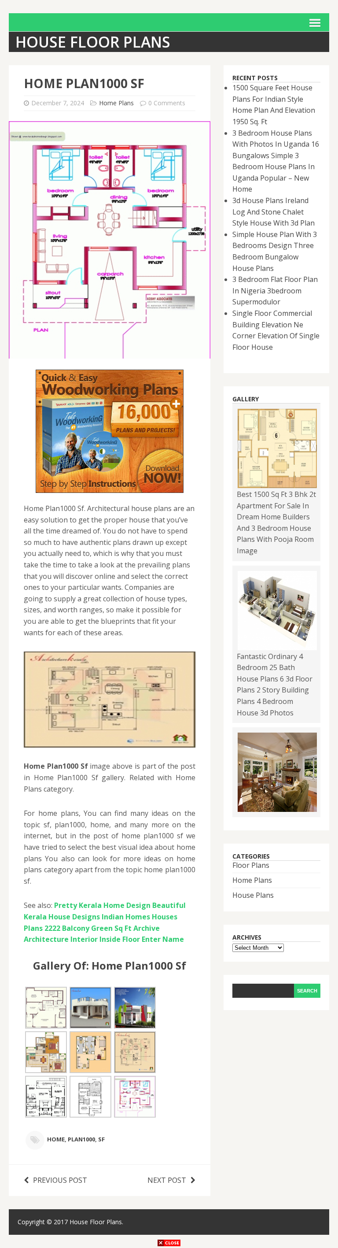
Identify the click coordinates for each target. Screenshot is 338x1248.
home (56, 1139)
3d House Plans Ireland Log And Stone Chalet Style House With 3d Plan (273, 212)
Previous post (60, 1180)
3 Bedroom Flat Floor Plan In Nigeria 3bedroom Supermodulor (275, 290)
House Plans (253, 895)
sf (101, 1139)
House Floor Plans (96, 1222)
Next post (166, 1180)
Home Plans (116, 103)
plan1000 (81, 1139)
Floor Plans (250, 865)
